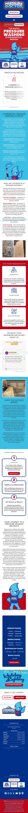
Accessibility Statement (12, 809)
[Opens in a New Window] (5, 793)
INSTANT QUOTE (14, 12)
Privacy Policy (9, 805)
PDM (22, 811)
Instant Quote (19, 24)
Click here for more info (14, 684)
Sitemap (13, 811)
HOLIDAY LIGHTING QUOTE (14, 16)
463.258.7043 (9, 24)
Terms (17, 805)
